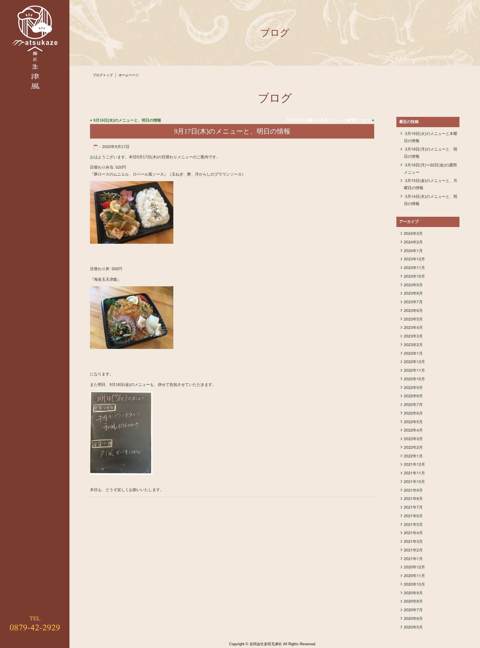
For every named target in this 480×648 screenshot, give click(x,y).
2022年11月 (414, 370)
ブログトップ (103, 75)
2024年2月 (413, 242)
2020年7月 (413, 609)
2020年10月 (414, 584)
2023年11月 (414, 267)
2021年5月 (413, 524)
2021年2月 (413, 550)
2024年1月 (413, 250)
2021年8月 (413, 498)
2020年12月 (414, 567)
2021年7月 (413, 507)
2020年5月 (413, 627)
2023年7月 (413, 301)
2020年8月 (413, 601)
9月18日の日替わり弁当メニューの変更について (328, 120)
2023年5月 (413, 319)
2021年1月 (413, 558)
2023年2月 (413, 344)
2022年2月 (413, 447)
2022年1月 (413, 456)
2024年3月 (413, 233)
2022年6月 (413, 413)
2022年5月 (413, 421)
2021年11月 (414, 472)
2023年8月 (413, 293)
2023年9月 (413, 284)
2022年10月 (414, 378)
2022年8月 (413, 395)
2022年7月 (413, 404)
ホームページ (129, 75)
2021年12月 (414, 464)
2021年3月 (413, 541)
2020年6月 (413, 618)
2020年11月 (414, 575)
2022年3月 (413, 438)
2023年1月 (413, 353)
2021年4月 (413, 532)
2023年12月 (414, 259)
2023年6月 (413, 310)
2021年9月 (413, 490)
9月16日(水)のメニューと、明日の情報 (127, 120)
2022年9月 (413, 387)
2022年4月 (413, 430)
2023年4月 (413, 327)
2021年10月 (414, 481)
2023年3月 (413, 336)
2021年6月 (413, 515)
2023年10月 (414, 276)
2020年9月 (413, 592)
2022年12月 (414, 361)
